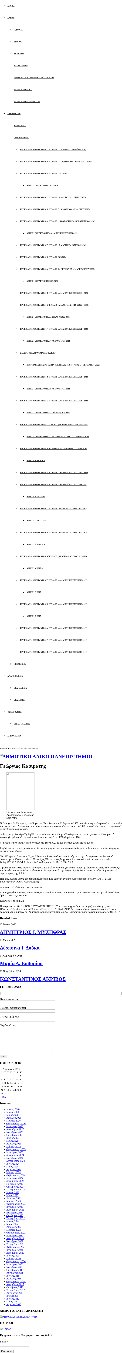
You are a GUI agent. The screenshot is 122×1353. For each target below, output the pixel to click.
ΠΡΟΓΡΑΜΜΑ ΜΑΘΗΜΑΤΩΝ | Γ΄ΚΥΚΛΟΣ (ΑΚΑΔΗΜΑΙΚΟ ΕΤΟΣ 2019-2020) (54, 425)
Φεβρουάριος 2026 (16, 1123)
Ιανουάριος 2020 (14, 1264)
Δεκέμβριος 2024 (15, 1155)
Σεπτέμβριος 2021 (15, 1244)
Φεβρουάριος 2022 (16, 1232)
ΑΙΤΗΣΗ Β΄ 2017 (34, 616)
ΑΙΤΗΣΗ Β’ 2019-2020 (36, 461)
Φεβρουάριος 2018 (16, 1281)
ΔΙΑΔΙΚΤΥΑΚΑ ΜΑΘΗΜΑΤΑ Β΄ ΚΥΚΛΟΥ (38, 353)
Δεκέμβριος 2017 (15, 1284)
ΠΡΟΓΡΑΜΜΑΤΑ (21, 137)
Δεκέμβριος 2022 (15, 1209)
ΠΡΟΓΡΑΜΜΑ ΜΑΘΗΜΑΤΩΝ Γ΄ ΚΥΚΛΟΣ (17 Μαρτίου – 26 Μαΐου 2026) (53, 149)
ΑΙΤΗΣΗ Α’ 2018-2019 (36, 496)
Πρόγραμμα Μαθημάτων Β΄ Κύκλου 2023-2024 (43, 257)
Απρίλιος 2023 (13, 1198)
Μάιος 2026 (12, 1115)
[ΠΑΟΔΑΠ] (7, 1329)
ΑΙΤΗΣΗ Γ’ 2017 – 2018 (36, 520)
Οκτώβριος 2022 (14, 1215)
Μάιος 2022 (12, 1224)
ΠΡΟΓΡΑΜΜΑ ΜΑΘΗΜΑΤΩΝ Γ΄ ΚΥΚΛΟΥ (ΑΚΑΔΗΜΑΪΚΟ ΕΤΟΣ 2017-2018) (53, 508)
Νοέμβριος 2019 (14, 1267)
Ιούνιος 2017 (12, 1298)
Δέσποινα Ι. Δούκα (20, 948)
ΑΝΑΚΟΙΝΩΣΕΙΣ (15, 676)
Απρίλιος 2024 (13, 1169)
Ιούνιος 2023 (12, 1192)
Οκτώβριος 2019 (14, 1270)
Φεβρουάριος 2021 (16, 1247)
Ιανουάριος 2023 (14, 1206)
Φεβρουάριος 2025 (16, 1149)
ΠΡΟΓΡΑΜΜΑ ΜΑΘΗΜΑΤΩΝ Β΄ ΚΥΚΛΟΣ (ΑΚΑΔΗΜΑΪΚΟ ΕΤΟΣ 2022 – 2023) (54, 293)
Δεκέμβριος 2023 (15, 1181)
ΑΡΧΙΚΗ (11, 6)
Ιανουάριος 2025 (14, 1152)
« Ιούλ (3, 1096)
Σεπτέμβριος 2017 (15, 1290)
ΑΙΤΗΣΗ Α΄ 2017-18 (35, 568)
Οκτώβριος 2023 (14, 1186)
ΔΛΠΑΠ (10, 18)
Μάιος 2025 (12, 1140)
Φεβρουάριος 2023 (16, 1204)
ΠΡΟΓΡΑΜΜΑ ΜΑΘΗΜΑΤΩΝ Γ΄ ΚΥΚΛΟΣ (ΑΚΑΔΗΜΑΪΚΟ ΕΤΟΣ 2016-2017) (53, 580)
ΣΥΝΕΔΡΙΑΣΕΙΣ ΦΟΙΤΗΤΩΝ (27, 102)
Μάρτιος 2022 (13, 1229)
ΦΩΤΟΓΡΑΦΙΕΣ (14, 712)
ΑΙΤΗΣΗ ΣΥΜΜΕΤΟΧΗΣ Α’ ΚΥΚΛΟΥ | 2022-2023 (48, 317)
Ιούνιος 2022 (12, 1221)
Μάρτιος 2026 (13, 1120)
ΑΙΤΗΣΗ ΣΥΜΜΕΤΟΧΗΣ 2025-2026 (42, 185)
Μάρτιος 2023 (13, 1201)
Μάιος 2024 (12, 1166)
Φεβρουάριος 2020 (16, 1261)
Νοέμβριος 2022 (14, 1212)
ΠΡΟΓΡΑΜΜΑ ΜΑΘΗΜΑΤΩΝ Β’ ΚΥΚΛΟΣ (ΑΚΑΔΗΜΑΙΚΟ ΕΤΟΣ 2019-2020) (53, 449)
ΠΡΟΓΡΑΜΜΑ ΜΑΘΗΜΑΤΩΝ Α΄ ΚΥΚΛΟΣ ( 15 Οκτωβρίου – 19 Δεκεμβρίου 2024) (57, 221)
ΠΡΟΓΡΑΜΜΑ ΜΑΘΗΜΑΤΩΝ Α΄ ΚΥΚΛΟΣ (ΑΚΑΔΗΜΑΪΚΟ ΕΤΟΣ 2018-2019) (53, 484)
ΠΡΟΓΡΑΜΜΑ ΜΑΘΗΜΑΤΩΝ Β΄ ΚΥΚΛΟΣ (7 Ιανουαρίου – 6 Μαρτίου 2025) (55, 209)
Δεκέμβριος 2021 (15, 1238)
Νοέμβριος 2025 (14, 1132)
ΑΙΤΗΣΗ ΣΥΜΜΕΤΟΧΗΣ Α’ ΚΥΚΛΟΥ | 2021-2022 (48, 413)
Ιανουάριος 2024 (14, 1178)
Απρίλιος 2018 (13, 1278)
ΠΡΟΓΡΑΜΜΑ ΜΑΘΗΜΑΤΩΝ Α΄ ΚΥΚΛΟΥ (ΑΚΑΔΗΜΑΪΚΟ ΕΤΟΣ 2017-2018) (53, 556)
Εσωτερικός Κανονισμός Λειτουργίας (34, 78)
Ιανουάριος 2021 (14, 1249)
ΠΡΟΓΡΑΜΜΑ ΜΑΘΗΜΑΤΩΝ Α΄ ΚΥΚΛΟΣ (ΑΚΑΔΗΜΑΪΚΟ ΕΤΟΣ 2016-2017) (53, 628)
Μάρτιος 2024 (13, 1172)
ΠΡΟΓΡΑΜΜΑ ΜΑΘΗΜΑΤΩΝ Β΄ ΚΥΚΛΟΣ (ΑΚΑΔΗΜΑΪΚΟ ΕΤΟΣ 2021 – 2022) (54, 377)
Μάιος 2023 (12, 1195)
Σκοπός (18, 42)
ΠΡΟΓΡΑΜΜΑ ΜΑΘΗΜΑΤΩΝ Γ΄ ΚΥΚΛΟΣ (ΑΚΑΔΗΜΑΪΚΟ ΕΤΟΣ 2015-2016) (53, 640)
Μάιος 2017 (12, 1301)
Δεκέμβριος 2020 (15, 1252)
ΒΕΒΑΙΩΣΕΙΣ (20, 664)
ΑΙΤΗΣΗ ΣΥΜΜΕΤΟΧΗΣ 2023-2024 (42, 281)
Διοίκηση (19, 54)
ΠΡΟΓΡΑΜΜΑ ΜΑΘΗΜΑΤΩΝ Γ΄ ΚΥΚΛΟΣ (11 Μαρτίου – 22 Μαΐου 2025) (53, 197)
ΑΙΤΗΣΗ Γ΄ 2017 (34, 592)
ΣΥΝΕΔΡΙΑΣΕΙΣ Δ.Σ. (23, 90)
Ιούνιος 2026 (12, 1112)
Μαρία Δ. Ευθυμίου (21, 963)
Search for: (5, 748)
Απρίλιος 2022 (13, 1227)
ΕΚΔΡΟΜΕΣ (19, 700)
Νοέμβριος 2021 (14, 1241)
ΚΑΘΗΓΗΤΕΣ (20, 125)
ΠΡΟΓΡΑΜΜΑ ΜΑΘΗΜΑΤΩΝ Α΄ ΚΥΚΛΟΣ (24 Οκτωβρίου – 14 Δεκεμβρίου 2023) (57, 269)
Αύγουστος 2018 (15, 1272)
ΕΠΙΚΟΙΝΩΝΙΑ (14, 736)
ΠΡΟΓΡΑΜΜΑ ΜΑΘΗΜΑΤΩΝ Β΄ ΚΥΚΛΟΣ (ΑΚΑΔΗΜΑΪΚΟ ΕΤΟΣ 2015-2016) (53, 652)
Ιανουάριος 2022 (14, 1235)
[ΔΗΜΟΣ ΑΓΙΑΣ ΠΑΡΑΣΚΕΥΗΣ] (18, 1317)
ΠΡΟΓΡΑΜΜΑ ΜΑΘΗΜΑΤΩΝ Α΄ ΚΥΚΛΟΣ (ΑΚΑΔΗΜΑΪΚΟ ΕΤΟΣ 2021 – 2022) (54, 401)
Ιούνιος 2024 (12, 1163)
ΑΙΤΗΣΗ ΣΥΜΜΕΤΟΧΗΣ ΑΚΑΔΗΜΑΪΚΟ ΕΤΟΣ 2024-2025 (52, 233)
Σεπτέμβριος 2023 (15, 1189)
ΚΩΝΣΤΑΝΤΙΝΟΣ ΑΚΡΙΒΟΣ (33, 979)
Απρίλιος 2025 (13, 1143)
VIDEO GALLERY (22, 724)
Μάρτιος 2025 (13, 1146)
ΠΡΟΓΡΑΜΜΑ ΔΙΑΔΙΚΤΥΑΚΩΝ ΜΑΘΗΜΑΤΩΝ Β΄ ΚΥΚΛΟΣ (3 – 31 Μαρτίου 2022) (63, 365)
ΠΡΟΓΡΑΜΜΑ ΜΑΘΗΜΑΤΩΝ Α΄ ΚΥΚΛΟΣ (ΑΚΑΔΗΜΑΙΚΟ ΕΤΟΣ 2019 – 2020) (54, 472)
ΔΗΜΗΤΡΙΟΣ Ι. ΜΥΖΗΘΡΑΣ (33, 932)
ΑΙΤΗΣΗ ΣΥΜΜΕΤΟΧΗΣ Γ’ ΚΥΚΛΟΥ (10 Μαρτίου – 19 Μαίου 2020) (58, 437)
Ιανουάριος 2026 (14, 1126)
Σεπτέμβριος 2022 (15, 1218)
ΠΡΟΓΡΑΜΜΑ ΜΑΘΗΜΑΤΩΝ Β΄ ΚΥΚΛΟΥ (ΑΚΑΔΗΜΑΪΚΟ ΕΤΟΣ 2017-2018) (53, 532)
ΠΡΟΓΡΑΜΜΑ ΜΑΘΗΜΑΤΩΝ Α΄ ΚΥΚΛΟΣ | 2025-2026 (43, 173)
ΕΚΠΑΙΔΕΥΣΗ (13, 113)
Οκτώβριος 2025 (14, 1135)
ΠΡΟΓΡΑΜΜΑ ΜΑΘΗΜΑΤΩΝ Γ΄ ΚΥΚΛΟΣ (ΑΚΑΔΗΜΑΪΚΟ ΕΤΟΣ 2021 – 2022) (54, 329)
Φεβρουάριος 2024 (16, 1175)
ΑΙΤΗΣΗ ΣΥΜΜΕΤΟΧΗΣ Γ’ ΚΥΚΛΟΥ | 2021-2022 (48, 341)
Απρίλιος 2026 (13, 1117)
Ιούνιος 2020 (12, 1255)
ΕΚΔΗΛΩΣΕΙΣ (20, 688)
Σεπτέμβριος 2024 (15, 1160)
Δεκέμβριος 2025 (15, 1129)
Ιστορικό (18, 30)
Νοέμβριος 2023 (14, 1183)
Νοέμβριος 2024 (14, 1158)
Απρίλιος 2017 (13, 1304)
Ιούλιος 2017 (13, 1295)
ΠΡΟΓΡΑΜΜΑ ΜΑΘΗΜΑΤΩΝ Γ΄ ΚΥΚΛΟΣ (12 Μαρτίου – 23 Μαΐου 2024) (53, 245)
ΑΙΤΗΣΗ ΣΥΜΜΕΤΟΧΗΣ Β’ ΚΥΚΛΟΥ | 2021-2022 (48, 389)
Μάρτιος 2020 (13, 1258)
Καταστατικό (20, 66)
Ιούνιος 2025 (12, 1137)
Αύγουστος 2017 (15, 1293)
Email (4, 1341)
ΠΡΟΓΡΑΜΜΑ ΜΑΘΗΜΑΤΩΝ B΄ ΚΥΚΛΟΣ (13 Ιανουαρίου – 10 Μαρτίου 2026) (56, 161)
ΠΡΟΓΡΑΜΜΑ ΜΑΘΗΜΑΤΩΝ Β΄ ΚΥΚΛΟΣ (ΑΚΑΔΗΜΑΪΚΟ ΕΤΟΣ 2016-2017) (53, 604)
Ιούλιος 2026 (13, 1109)
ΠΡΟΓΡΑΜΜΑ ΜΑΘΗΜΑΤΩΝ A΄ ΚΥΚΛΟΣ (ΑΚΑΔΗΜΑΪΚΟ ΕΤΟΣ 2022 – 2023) (54, 305)
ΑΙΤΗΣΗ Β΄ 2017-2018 (36, 544)
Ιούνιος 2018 (12, 1275)
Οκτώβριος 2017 (14, 1287)
